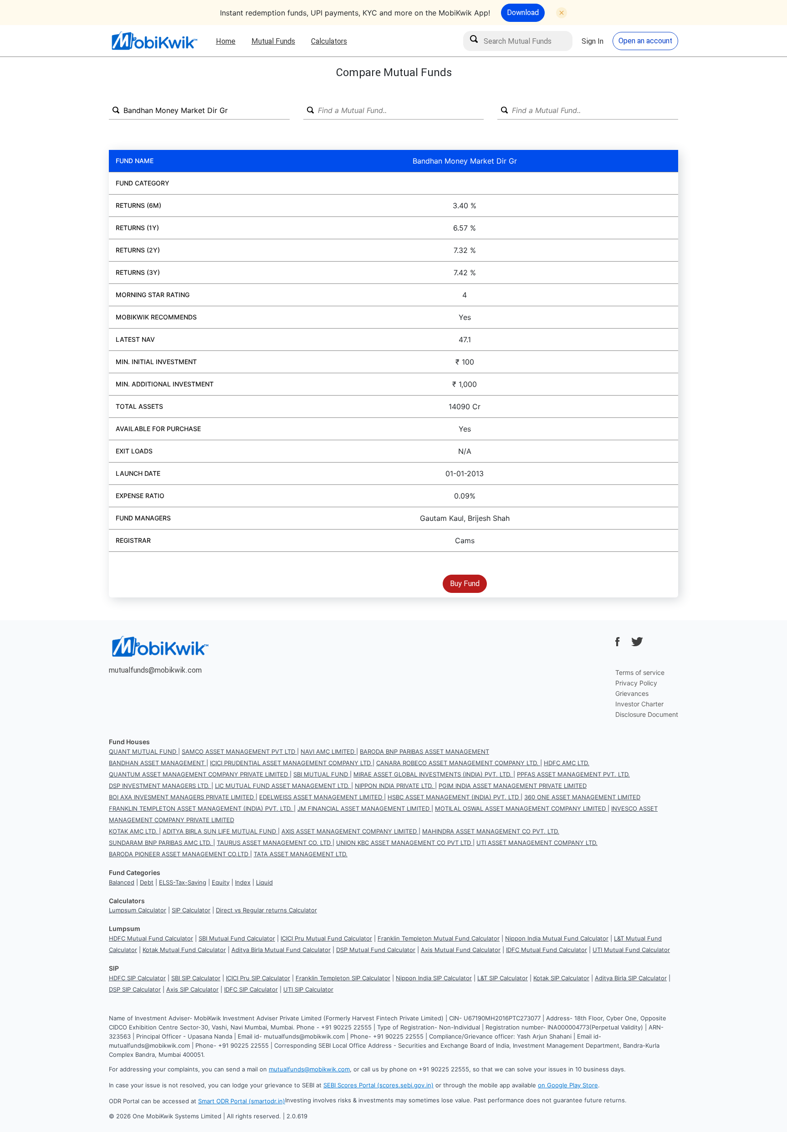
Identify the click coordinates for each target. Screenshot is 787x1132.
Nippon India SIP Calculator (434, 978)
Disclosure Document (646, 714)
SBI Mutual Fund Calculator (237, 938)
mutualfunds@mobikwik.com (155, 669)
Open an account (645, 40)
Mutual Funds (273, 41)
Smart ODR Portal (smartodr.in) (241, 1101)
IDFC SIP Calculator (251, 989)
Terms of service (639, 672)
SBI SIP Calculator (195, 978)
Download (523, 12)
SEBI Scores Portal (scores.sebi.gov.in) (378, 1085)
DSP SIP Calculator (135, 989)
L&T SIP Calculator (502, 978)
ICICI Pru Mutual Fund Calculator (326, 938)
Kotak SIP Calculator (561, 978)
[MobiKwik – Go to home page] (154, 41)
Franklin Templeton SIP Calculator (343, 978)
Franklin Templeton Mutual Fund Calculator (439, 938)
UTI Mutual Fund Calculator (631, 949)
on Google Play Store (568, 1085)
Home (225, 41)
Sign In (592, 41)
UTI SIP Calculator (308, 989)
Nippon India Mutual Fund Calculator (556, 938)
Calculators (329, 41)
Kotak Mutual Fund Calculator (184, 949)
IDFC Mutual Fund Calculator (546, 949)
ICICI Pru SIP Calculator (258, 978)
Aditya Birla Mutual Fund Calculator (281, 949)
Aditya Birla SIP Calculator (631, 978)
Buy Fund (465, 583)
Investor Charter (639, 704)
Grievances (632, 693)
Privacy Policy (636, 683)
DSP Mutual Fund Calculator (375, 949)
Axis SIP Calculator (192, 989)
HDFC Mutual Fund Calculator (151, 938)
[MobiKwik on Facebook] (617, 641)
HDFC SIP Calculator (137, 978)
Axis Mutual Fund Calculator (461, 949)
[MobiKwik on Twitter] (637, 641)
